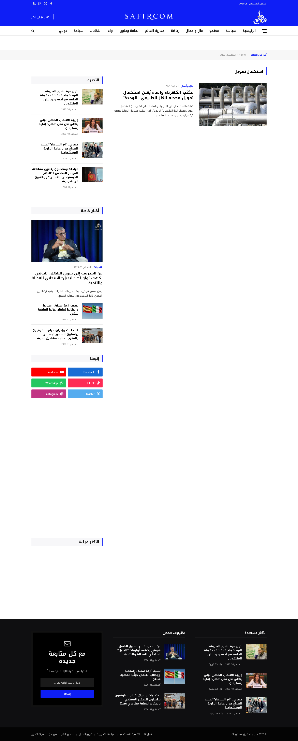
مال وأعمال (194, 31)
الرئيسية (249, 31)
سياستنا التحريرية (106, 734)
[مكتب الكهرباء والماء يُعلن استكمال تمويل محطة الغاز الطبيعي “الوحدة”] (233, 104)
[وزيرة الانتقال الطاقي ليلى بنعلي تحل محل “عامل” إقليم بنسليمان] (92, 125)
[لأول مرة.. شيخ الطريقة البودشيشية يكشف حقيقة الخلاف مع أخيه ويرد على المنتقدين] (92, 97)
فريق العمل (85, 734)
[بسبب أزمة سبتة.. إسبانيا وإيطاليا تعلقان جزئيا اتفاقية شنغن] (92, 311)
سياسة (230, 31)
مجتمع (214, 31)
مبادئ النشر (67, 734)
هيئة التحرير (37, 734)
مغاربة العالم (154, 31)
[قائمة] (264, 30)
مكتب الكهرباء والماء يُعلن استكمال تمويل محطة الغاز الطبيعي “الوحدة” (158, 95)
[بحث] (33, 30)
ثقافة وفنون (129, 31)
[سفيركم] (260, 17)
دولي (63, 31)
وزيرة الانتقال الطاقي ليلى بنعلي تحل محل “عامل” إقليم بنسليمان (58, 124)
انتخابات (96, 31)
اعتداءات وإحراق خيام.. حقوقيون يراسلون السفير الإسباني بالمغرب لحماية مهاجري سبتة (55, 334)
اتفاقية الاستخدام (130, 734)
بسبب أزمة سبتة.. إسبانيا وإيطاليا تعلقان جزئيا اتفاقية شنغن (58, 310)
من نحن (52, 734)
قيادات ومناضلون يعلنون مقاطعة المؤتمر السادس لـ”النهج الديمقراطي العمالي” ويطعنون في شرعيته (55, 175)
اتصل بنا (148, 734)
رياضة (175, 31)
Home (242, 54)
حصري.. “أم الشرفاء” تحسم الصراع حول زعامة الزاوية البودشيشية (59, 149)
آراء (110, 31)
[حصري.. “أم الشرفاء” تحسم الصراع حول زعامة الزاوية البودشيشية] (92, 150)
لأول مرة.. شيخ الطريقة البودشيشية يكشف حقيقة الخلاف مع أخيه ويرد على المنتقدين (59, 97)
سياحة (78, 31)
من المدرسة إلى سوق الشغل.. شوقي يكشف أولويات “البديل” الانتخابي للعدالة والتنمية (67, 278)
